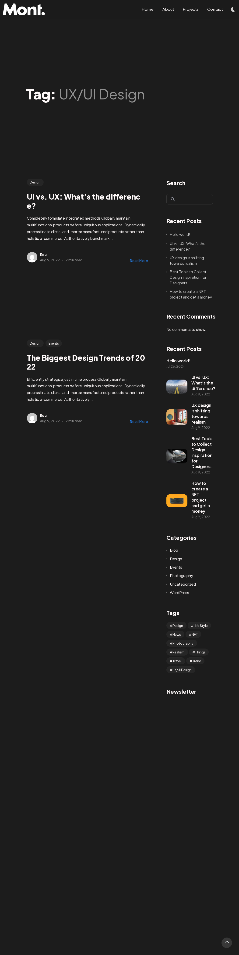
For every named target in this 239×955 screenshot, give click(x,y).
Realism (178, 652)
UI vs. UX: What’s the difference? (187, 246)
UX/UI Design (182, 670)
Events (54, 343)
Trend (196, 661)
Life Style (201, 625)
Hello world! (180, 234)
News (176, 634)
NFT (195, 634)
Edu (43, 254)
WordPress (179, 592)
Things (200, 652)
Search (175, 182)
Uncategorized (183, 584)
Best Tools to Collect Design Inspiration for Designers (188, 277)
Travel (177, 661)
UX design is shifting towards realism (187, 260)
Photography (181, 575)
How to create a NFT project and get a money (191, 294)
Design (35, 182)
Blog (174, 550)
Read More (139, 260)
